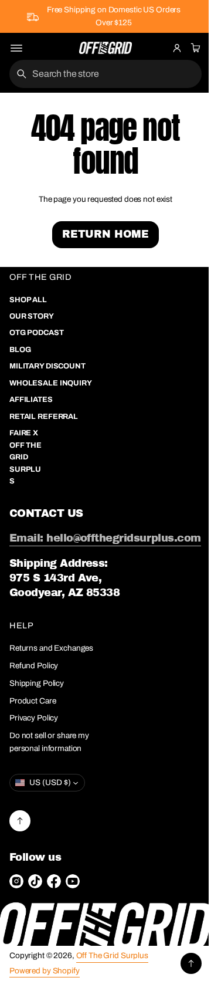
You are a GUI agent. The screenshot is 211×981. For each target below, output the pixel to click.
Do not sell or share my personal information (49, 793)
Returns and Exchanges (31, 694)
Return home (100, 234)
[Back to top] (19, 872)
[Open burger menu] (16, 48)
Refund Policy (33, 717)
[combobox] (101, 74)
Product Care (32, 752)
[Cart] (194, 48)
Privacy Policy (33, 769)
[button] (194, 48)
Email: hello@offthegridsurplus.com (86, 569)
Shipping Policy (36, 734)
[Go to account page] (177, 48)
